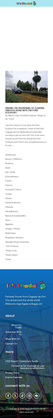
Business (9, 163)
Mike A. (11, 115)
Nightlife (9, 224)
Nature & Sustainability (15, 215)
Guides (8, 194)
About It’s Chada (16, 326)
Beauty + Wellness (13, 159)
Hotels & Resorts (13, 202)
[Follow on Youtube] (36, 395)
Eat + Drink (10, 172)
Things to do (11, 250)
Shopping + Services (14, 237)
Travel (11, 118)
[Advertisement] (26, 34)
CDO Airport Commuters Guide (21, 361)
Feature (32, 115)
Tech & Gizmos (12, 246)
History (8, 198)
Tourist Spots (11, 255)
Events (8, 180)
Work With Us (12, 339)
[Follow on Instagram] (29, 395)
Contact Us (11, 344)
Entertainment (11, 176)
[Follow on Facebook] (8, 395)
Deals (7, 167)
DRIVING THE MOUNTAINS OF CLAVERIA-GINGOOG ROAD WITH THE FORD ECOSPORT (25, 110)
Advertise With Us (13, 333)
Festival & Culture (13, 189)
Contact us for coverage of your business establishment (28, 367)
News (7, 220)
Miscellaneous (11, 211)
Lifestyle (9, 207)
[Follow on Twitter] (15, 395)
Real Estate (10, 233)
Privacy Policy (12, 373)
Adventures (10, 154)
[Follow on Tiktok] (22, 395)
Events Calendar (13, 377)
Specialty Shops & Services (17, 242)
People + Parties (12, 228)
